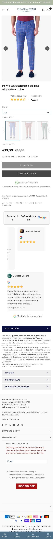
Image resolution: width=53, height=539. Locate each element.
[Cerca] (8, 10)
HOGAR (4, 536)
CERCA (48, 536)
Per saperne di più (13, 307)
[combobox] (27, 112)
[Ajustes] (43, 10)
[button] (48, 10)
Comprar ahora (26, 173)
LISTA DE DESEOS (33, 536)
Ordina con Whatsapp (28, 182)
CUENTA (17, 536)
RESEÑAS (9, 372)
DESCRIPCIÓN (12, 328)
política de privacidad (36, 478)
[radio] (12, 130)
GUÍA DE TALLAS (12, 380)
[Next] (47, 48)
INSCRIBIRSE (26, 486)
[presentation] (49, 130)
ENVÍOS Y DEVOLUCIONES (17, 386)
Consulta (34, 156)
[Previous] (6, 48)
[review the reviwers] (19, 238)
